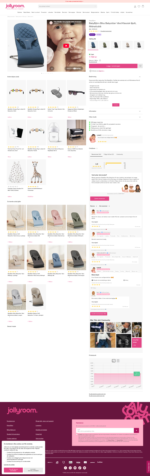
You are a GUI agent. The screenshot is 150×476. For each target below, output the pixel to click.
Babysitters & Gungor (21, 16)
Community (119, 154)
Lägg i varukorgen (113, 66)
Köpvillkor (10, 425)
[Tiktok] (79, 467)
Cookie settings (12, 438)
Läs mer (116, 105)
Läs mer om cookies (9, 464)
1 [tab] (42, 73)
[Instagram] (70, 467)
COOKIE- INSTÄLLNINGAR (33, 470)
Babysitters (30, 16)
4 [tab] (47, 73)
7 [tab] (52, 73)
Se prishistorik (93, 62)
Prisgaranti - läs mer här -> (98, 126)
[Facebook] (65, 467)
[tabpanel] (26, 46)
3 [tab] (45, 73)
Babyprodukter (11, 16)
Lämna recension (99, 198)
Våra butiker (39, 438)
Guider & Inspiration (13, 434)
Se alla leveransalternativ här (97, 396)
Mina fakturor (11, 430)
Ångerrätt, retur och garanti (45, 421)
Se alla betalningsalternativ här (97, 394)
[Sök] (95, 6)
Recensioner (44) (96, 154)
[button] (138, 6)
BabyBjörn (92, 21)
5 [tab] (48, 73)
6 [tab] (50, 73)
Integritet (39, 434)
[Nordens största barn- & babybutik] (15, 5)
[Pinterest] (84, 467)
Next (84, 46)
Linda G (99, 135)
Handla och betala (41, 430)
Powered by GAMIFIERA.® (96, 349)
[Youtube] (75, 467)
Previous (8, 46)
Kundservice (11, 421)
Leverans (38, 425)
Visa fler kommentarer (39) (98, 314)
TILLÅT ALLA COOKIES (13, 470)
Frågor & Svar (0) (109, 154)
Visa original (95, 222)
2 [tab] (43, 73)
